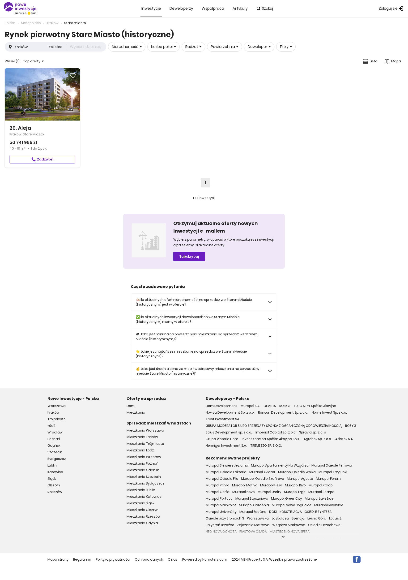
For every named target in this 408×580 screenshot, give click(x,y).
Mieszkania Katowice (144, 496)
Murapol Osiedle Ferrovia (331, 465)
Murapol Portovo (219, 498)
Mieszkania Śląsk (140, 503)
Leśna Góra (316, 518)
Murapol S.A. (250, 405)
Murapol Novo (243, 491)
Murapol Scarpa (321, 491)
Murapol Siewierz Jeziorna (227, 465)
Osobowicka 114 (329, 538)
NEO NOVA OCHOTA (221, 531)
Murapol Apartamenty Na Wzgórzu (280, 465)
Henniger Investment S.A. (226, 445)
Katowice (55, 472)
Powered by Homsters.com (204, 559)
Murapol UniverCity (221, 511)
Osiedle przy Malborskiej (293, 538)
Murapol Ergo (295, 491)
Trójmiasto (56, 419)
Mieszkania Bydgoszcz (145, 483)
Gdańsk (53, 445)
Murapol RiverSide (328, 505)
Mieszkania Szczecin (144, 476)
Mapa (396, 61)
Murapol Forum (328, 478)
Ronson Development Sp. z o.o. (283, 412)
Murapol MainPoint (221, 505)
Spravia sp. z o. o (312, 432)
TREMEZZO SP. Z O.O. (266, 445)
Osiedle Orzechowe (324, 525)
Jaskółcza (280, 518)
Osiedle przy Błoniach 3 (225, 518)
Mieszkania (136, 412)
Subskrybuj (189, 256)
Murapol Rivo (295, 485)
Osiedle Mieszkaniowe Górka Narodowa (238, 538)
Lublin (52, 465)
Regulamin (82, 559)
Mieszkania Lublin (141, 490)
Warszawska (258, 518)
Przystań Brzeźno (220, 525)
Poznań (53, 439)
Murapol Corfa (218, 491)
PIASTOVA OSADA (253, 531)
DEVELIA (270, 405)
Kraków (53, 412)
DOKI (273, 511)
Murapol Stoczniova (251, 498)
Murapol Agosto (300, 478)
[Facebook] (357, 559)
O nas (173, 559)
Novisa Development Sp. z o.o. (230, 412)
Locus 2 (335, 518)
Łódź (51, 425)
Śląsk (51, 478)
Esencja (298, 518)
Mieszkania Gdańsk (143, 470)
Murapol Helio (271, 485)
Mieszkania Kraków (142, 437)
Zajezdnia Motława (253, 525)
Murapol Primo (217, 485)
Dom (131, 405)
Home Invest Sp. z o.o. (329, 412)
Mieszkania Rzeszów (144, 516)
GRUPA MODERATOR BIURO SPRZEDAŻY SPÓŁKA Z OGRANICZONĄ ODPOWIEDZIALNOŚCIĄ (274, 425)
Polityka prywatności (113, 559)
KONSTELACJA (291, 511)
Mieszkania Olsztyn (142, 509)
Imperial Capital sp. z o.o (275, 432)
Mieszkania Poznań (142, 463)
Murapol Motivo (244, 485)
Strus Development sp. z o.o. (229, 432)
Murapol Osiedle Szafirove (262, 478)
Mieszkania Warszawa (145, 430)
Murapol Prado (321, 485)
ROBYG (284, 405)
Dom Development (221, 405)
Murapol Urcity (269, 491)
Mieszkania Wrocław (144, 456)
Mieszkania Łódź (140, 450)
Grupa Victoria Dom (222, 439)
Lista (374, 61)
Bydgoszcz (56, 458)
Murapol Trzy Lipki (333, 472)
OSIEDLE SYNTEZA (318, 511)
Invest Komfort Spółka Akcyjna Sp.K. (271, 439)
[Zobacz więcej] (283, 537)
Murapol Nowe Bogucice (291, 505)
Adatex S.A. (344, 439)
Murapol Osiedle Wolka (297, 472)
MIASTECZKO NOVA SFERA (290, 531)
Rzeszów (54, 491)
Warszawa (56, 405)
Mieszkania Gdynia (142, 523)
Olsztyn (53, 485)
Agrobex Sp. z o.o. (318, 439)
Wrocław (55, 432)
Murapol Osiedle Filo (222, 478)
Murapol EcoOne (252, 511)
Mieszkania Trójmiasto (145, 443)
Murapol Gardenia (254, 505)
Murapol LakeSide (319, 498)
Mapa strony (57, 559)
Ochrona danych (149, 559)
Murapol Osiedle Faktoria (226, 472)
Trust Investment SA (222, 419)
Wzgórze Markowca (288, 525)
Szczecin (54, 452)
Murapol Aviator (262, 472)
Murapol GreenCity (286, 498)
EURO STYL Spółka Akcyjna (315, 405)
